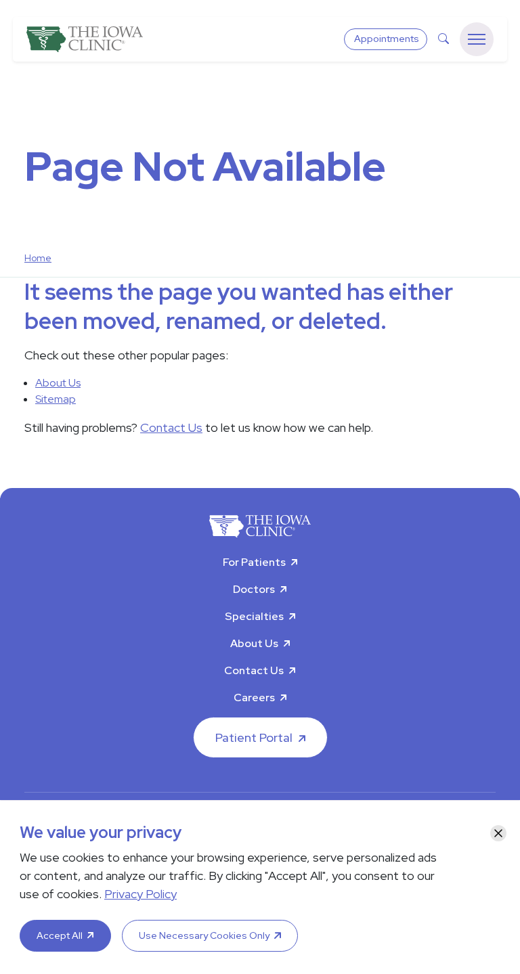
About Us (58, 383)
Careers (254, 697)
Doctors (254, 589)
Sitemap (55, 399)
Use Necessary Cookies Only (204, 935)
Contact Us (171, 427)
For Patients (254, 562)
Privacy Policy (140, 894)
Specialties (254, 616)
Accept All (60, 935)
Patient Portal (253, 737)
